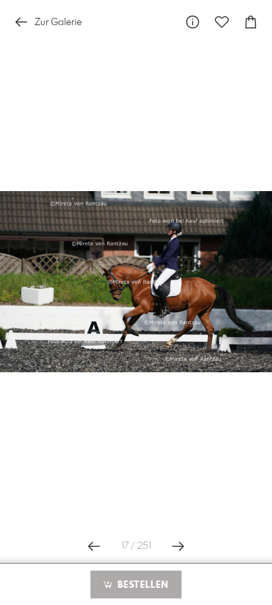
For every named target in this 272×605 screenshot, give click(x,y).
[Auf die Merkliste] (222, 22)
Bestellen (141, 585)
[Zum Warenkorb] (251, 22)
